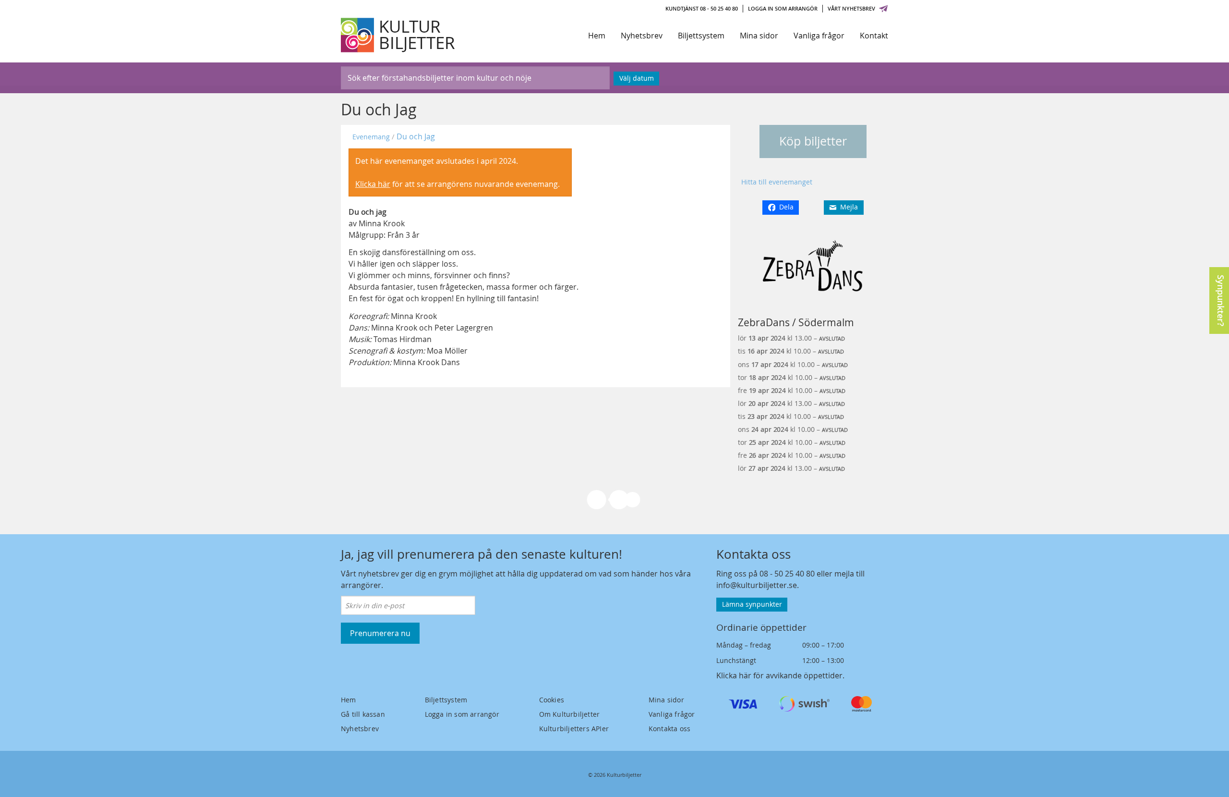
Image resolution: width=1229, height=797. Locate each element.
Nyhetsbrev (642, 35)
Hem (596, 35)
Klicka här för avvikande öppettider (779, 675)
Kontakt (874, 35)
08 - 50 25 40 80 (787, 573)
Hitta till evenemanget (776, 181)
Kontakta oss (669, 728)
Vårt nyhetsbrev (851, 8)
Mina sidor (759, 35)
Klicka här (372, 184)
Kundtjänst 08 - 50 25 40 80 (701, 8)
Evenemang (371, 136)
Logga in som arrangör (783, 8)
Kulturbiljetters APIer (574, 728)
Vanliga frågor (819, 35)
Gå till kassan (363, 714)
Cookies (551, 699)
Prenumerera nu (380, 633)
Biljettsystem (701, 35)
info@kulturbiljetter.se (756, 585)
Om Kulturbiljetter (569, 714)
